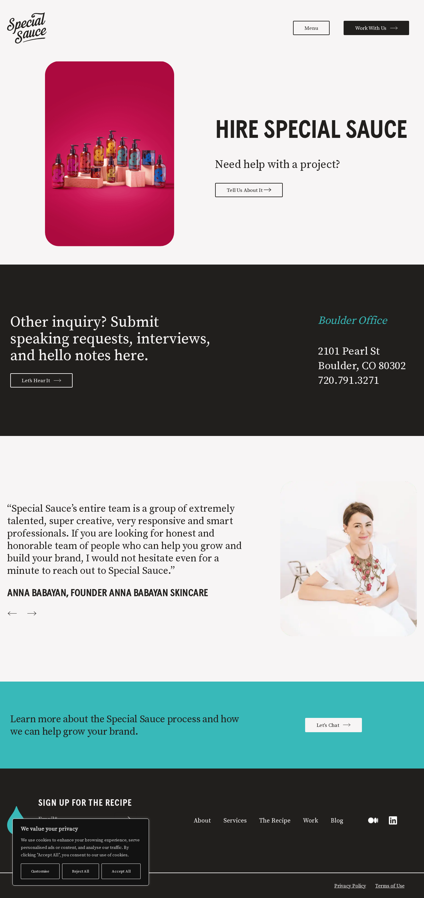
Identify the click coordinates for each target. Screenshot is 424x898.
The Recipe (275, 820)
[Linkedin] (393, 820)
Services (235, 820)
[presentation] (12, 613)
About (202, 820)
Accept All (121, 871)
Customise (40, 871)
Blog (337, 820)
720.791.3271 (348, 380)
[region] (80, 852)
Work (310, 820)
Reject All (80, 871)
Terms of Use (389, 885)
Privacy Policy (350, 885)
